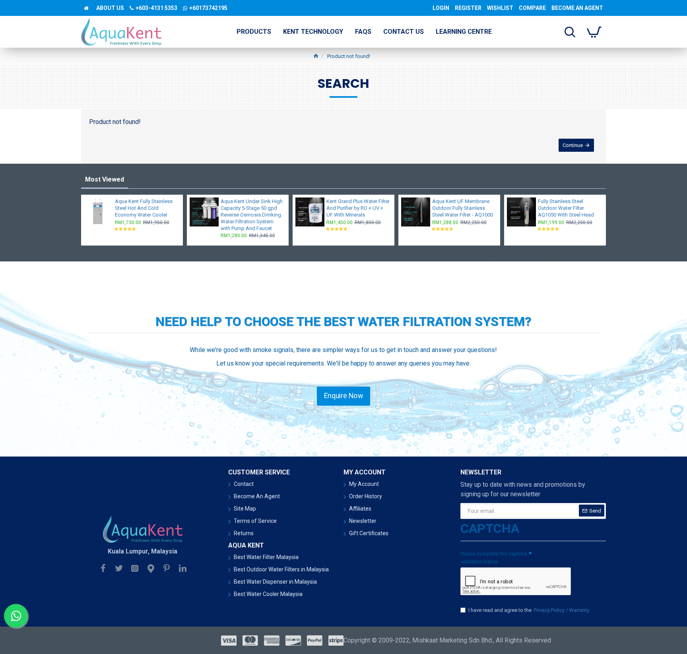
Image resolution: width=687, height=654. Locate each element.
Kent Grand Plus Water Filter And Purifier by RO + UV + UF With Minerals (358, 208)
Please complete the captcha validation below (493, 558)
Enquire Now (343, 395)
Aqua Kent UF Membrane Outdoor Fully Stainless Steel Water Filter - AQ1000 (462, 208)
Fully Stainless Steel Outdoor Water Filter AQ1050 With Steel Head (566, 208)
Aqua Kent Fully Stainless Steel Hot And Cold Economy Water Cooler (144, 208)
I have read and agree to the (528, 610)
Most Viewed (104, 179)
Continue (573, 145)
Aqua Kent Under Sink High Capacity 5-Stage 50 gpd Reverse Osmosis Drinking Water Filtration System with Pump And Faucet (252, 214)
